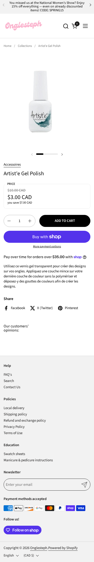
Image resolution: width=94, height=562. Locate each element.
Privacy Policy (14, 426)
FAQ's (8, 374)
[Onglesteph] (23, 26)
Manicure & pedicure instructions (28, 460)
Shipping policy (15, 414)
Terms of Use (13, 433)
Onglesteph (38, 547)
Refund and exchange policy (25, 420)
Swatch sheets (14, 453)
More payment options (47, 247)
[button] (66, 26)
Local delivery (14, 408)
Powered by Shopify (63, 547)
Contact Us (12, 387)
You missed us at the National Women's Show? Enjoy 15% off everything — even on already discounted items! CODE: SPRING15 (47, 6)
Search (9, 380)
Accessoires (12, 164)
